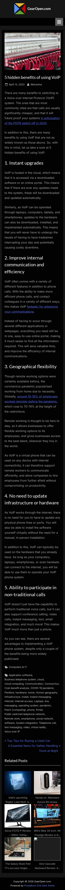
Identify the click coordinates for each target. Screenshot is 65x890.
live (47, 701)
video (26, 727)
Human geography (46, 692)
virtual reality (38, 727)
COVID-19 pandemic (42, 688)
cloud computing (14, 683)
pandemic (45, 705)
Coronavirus (52, 683)
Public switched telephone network (25, 714)
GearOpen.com (39, 8)
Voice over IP (12, 731)
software (10, 722)
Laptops (38, 701)
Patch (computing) (15, 709)
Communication (34, 683)
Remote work (12, 718)
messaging (11, 705)
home (31, 692)
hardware (21, 692)
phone (30, 709)
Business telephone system (20, 679)
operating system (28, 705)
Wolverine (36, 84)
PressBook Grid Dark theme (39, 885)
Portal (39, 709)
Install (25, 696)
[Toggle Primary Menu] (59, 22)
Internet (9, 701)
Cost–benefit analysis (17, 688)
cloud (40, 679)
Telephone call (47, 722)
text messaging (13, 727)
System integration (27, 722)
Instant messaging (40, 696)
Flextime (9, 692)
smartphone (28, 718)
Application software (20, 675)
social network (44, 718)
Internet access (24, 701)
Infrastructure (12, 696)
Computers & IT (18, 667)
